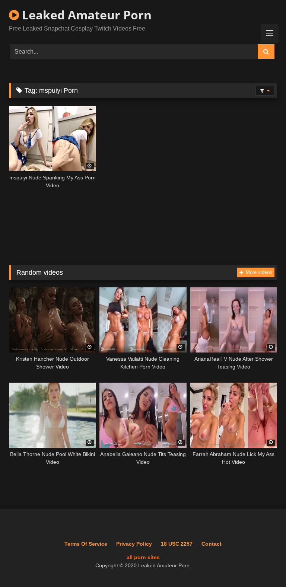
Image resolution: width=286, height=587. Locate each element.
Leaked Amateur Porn (85, 15)
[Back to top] (263, 565)
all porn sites (143, 557)
